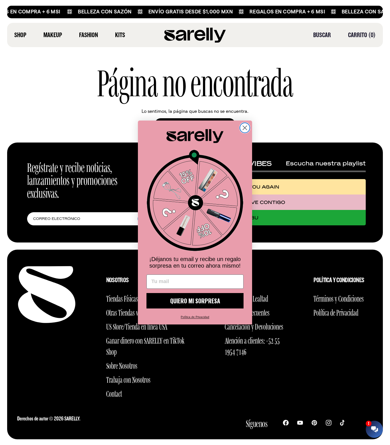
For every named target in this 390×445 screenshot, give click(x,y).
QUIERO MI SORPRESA (195, 300)
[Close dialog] (245, 128)
